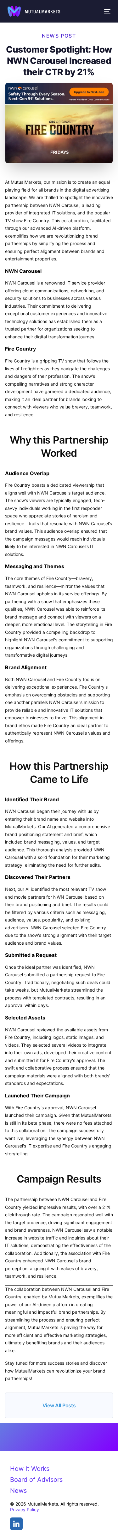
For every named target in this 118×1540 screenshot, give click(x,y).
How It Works (29, 1468)
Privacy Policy (24, 1509)
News (18, 1490)
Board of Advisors (36, 1479)
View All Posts (59, 1405)
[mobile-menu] (107, 11)
